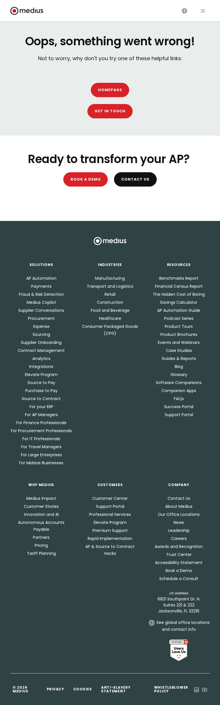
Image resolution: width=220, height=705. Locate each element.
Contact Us (135, 179)
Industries (110, 264)
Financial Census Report (179, 286)
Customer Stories (41, 506)
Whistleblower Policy (171, 689)
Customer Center (110, 498)
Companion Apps (179, 390)
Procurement (41, 318)
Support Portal (179, 415)
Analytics (41, 358)
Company (178, 484)
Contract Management (41, 350)
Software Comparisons (179, 382)
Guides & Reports (179, 358)
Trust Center (179, 554)
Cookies (82, 689)
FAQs (179, 399)
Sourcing (41, 334)
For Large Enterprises (41, 455)
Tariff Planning (41, 553)
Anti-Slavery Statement (116, 689)
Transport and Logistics (110, 286)
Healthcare (110, 318)
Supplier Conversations (41, 310)
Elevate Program (41, 374)
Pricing (41, 545)
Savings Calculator (178, 302)
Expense (41, 326)
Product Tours (179, 326)
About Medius (178, 506)
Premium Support (110, 530)
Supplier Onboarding (41, 342)
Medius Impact (41, 498)
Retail (110, 294)
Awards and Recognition (179, 546)
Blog (179, 366)
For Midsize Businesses (41, 463)
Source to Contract (41, 399)
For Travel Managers (41, 447)
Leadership (179, 530)
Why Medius (41, 484)
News (179, 522)
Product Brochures (178, 334)
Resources (178, 264)
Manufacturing (110, 278)
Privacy (55, 689)
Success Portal (178, 407)
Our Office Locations (179, 514)
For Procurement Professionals (41, 431)
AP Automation (41, 278)
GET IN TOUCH (110, 111)
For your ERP (41, 407)
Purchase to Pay (41, 390)
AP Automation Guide (178, 310)
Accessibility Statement (179, 562)
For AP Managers (41, 415)
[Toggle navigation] (203, 11)
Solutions (41, 264)
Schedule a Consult (178, 578)
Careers (179, 538)
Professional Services (110, 514)
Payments (41, 286)
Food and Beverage (110, 310)
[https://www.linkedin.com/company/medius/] (196, 689)
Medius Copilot (41, 302)
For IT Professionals (41, 439)
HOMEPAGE (110, 89)
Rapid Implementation (110, 538)
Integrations (41, 366)
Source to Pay (41, 382)
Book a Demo (85, 179)
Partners (41, 537)
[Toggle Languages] (184, 11)
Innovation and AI (41, 514)
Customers (110, 484)
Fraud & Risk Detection (41, 294)
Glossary (178, 374)
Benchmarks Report (179, 278)
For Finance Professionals (41, 423)
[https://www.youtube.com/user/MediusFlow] (204, 689)
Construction (110, 302)
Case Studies (179, 350)
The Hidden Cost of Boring (179, 294)
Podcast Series (178, 318)
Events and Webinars (179, 342)
